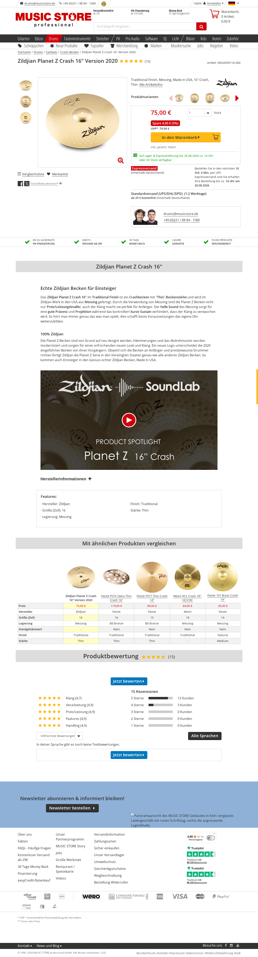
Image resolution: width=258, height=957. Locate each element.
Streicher (102, 38)
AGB (237, 953)
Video (234, 45)
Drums (53, 38)
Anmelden (214, 3)
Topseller (97, 45)
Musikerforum (146, 953)
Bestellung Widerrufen (111, 882)
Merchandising (127, 45)
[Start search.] (201, 26)
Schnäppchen (34, 45)
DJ (164, 38)
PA (118, 38)
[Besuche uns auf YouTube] (238, 945)
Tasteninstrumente (77, 38)
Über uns (25, 834)
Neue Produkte (67, 45)
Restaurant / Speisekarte (65, 869)
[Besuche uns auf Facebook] (225, 945)
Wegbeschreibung (108, 875)
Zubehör (233, 38)
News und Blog (48, 946)
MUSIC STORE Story (70, 846)
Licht (175, 38)
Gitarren (23, 38)
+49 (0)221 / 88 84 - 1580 (181, 220)
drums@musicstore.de (39, 3)
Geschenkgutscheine (110, 868)
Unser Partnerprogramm (70, 836)
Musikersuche (181, 45)
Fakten (23, 841)
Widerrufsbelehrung (219, 953)
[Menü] (214, 834)
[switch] (211, 837)
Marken (156, 45)
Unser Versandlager (109, 855)
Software (151, 38)
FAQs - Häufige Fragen (34, 848)
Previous (171, 98)
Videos (61, 878)
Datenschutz (195, 953)
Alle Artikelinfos (151, 84)
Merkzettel (60, 174)
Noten (216, 38)
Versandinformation (109, 834)
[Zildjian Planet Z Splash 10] (179, 98)
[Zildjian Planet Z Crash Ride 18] (194, 98)
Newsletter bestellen (70, 808)
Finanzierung (27, 873)
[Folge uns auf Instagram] (231, 945)
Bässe (39, 38)
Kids (204, 38)
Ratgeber (216, 45)
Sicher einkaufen (106, 848)
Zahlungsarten (105, 841)
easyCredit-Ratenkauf (34, 880)
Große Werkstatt (68, 860)
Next (237, 98)
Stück (217, 113)
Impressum (177, 953)
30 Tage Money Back (33, 866)
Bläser (190, 38)
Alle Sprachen (204, 735)
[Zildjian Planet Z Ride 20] (209, 98)
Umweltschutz (105, 862)
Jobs (201, 45)
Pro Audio (132, 38)
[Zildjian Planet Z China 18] (225, 98)
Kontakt (24, 946)
